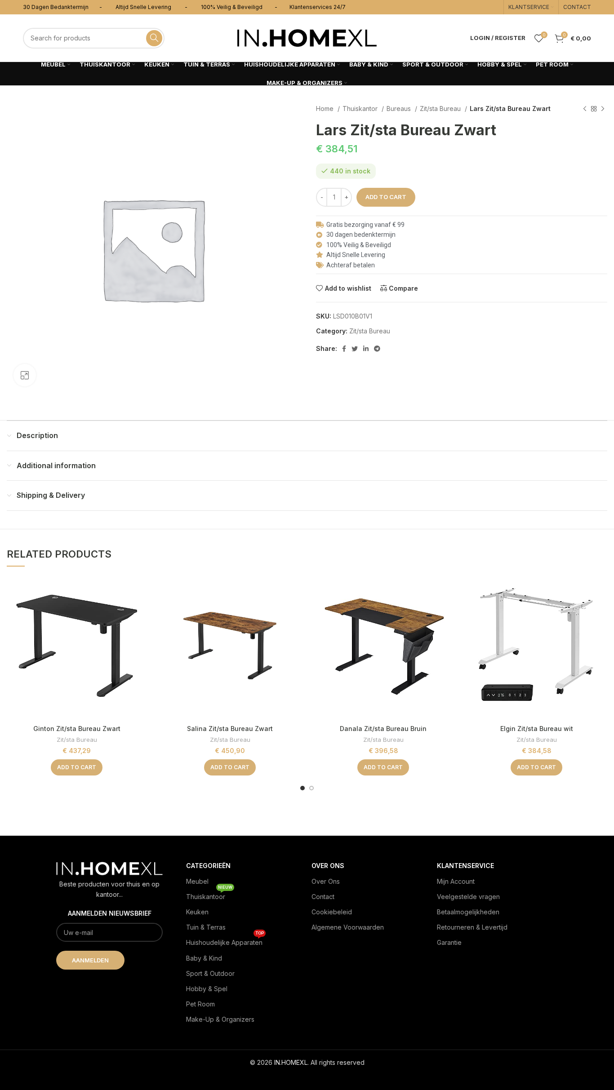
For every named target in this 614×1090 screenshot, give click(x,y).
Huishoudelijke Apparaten (225, 940)
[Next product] (602, 109)
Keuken (197, 912)
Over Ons (325, 881)
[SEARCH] (154, 38)
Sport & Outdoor (210, 973)
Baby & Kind (204, 958)
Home (325, 108)
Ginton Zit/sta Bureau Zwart (76, 728)
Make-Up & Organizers (220, 1019)
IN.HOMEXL (290, 1062)
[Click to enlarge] (24, 375)
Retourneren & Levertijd (472, 927)
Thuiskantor (361, 108)
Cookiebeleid (331, 912)
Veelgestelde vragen (468, 896)
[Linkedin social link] (365, 348)
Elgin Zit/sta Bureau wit (536, 728)
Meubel (197, 881)
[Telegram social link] (377, 348)
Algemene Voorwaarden (347, 927)
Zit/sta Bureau (441, 108)
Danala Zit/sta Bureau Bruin (383, 728)
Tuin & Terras (206, 927)
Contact (322, 896)
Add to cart (385, 196)
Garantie (449, 942)
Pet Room (200, 1004)
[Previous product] (584, 109)
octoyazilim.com (307, 1077)
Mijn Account (456, 881)
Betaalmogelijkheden (468, 912)
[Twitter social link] (354, 348)
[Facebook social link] (344, 348)
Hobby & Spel (206, 989)
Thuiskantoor (209, 894)
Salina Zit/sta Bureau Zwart (230, 728)
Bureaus (400, 108)
